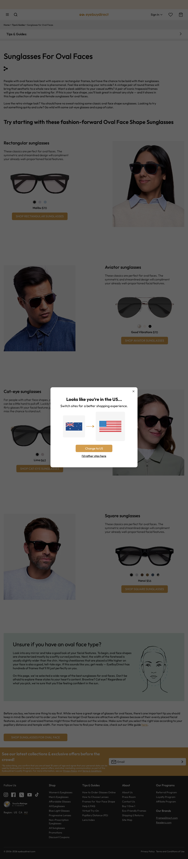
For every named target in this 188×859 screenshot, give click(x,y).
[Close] (133, 391)
